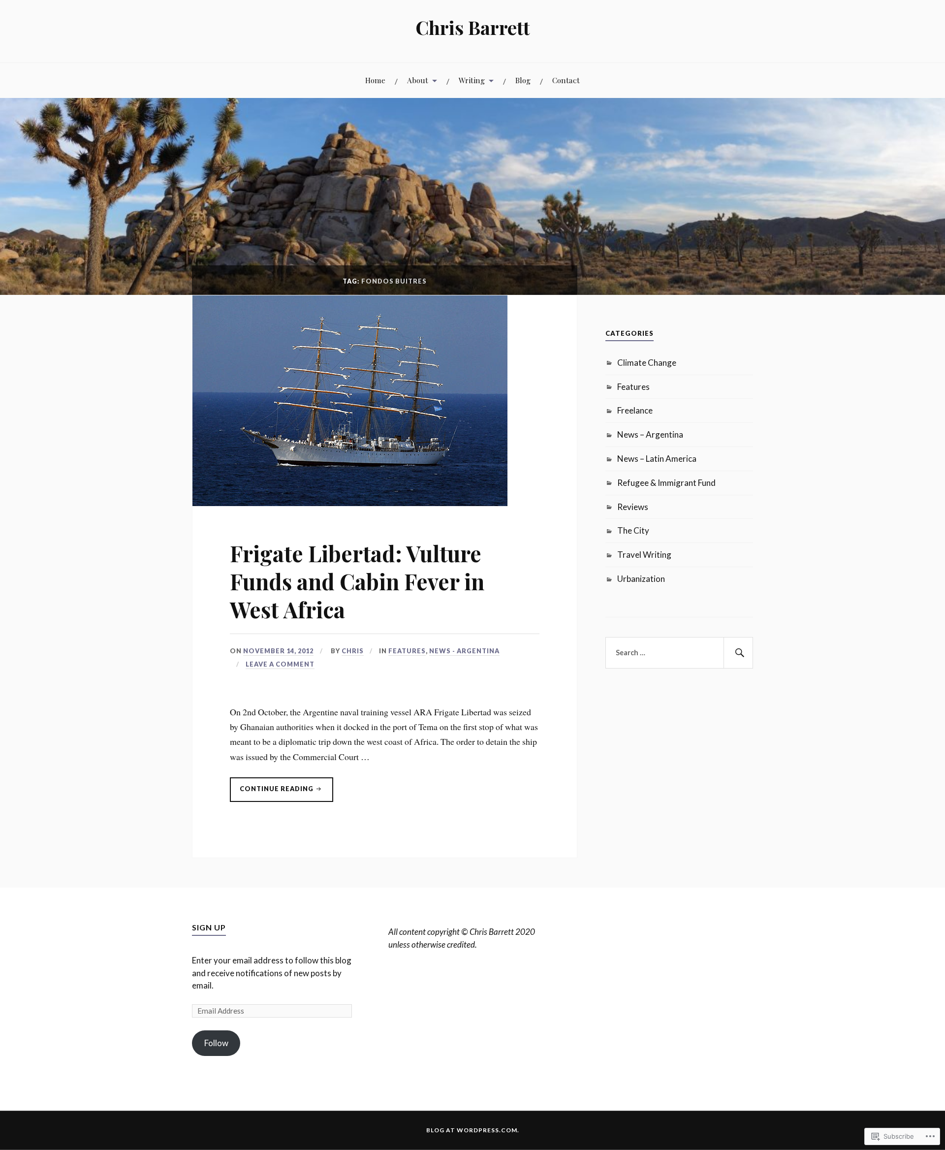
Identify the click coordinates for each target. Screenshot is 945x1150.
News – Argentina (650, 434)
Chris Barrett (472, 27)
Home (375, 80)
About (417, 80)
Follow (216, 1043)
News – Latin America (656, 458)
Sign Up (209, 927)
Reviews (632, 507)
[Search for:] (679, 653)
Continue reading (272, 793)
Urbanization (641, 579)
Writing (472, 80)
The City (633, 530)
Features (407, 651)
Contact (566, 80)
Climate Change (646, 362)
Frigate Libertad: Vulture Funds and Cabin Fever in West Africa (357, 581)
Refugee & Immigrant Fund (666, 483)
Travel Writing (644, 554)
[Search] (738, 653)
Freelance (635, 410)
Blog (523, 80)
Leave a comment (280, 664)
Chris (353, 651)
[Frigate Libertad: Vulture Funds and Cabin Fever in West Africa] (349, 502)
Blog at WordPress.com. (472, 1130)
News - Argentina (464, 651)
